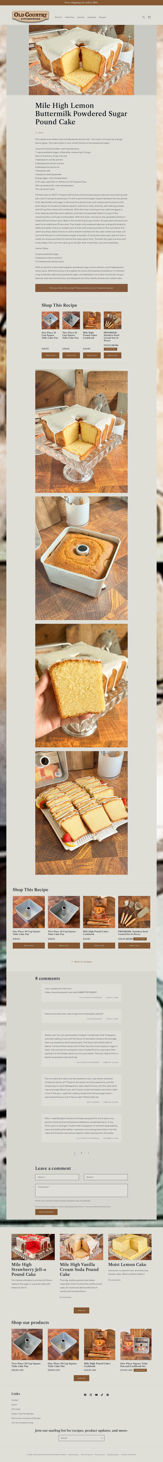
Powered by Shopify (59, 1454)
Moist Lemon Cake (127, 1264)
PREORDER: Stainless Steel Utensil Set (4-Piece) (111, 336)
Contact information (128, 1454)
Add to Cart (50, 355)
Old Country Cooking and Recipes (26, 1418)
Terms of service (87, 1454)
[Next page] (88, 1153)
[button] (143, 17)
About (14, 1405)
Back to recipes (83, 961)
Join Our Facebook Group (22, 1423)
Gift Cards (15, 1409)
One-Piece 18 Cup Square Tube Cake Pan (50, 335)
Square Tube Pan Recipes (22, 1414)
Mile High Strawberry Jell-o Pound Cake (28, 1269)
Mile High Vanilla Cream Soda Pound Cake (79, 1269)
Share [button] (40, 132)
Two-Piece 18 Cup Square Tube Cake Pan (70, 335)
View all (81, 1310)
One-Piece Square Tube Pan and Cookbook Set (133, 1364)
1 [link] (74, 1153)
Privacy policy (100, 1454)
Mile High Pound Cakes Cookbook (90, 335)
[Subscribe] (101, 1438)
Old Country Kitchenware (42, 1454)
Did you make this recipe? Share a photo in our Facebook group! (81, 288)
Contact (14, 1400)
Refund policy (74, 1454)
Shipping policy (113, 1454)
